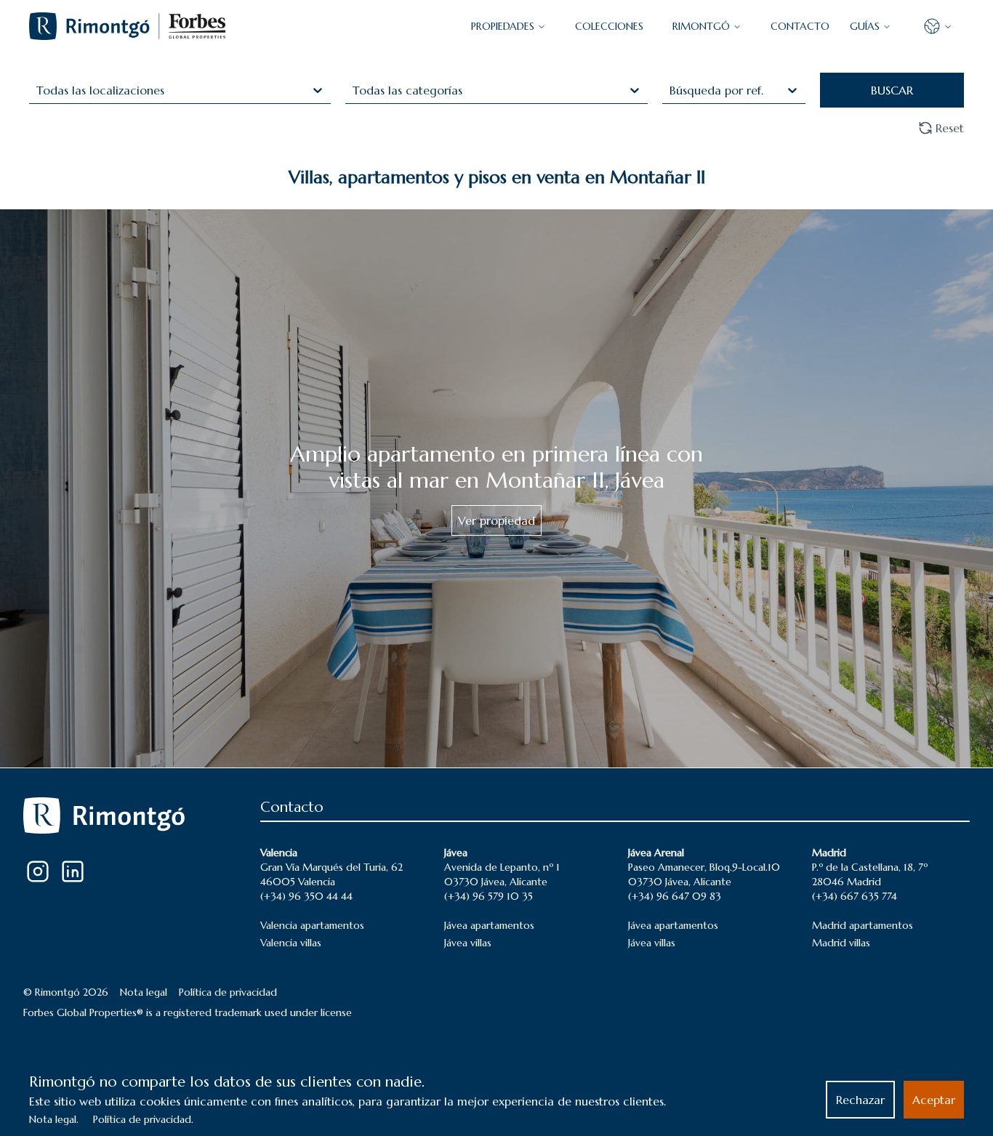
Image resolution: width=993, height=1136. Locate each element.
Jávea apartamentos (489, 925)
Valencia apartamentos (312, 925)
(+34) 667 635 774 (854, 896)
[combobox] (38, 90)
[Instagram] (37, 871)
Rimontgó (701, 26)
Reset (950, 128)
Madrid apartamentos (862, 925)
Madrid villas (841, 942)
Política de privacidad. (143, 1119)
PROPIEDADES (502, 26)
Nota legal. (54, 1119)
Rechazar (860, 1099)
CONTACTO (800, 26)
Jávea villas (467, 942)
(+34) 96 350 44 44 (306, 896)
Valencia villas (290, 942)
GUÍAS (865, 26)
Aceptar (933, 1099)
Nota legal (143, 992)
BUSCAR (892, 90)
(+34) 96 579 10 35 (488, 896)
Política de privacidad (228, 992)
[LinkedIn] (72, 871)
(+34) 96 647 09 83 (674, 896)
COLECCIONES (609, 26)
